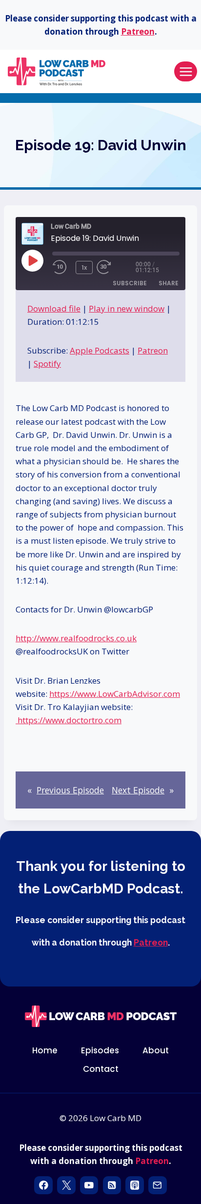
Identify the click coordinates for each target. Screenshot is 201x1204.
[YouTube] (89, 1185)
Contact (101, 1069)
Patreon (138, 31)
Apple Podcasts (99, 350)
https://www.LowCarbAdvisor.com (114, 693)
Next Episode (138, 790)
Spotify (47, 363)
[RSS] (112, 1185)
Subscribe (130, 283)
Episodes (100, 1050)
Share (169, 283)
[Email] (157, 1185)
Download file (53, 308)
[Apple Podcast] (134, 1185)
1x (84, 267)
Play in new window (126, 308)
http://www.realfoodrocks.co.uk (76, 638)
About (155, 1050)
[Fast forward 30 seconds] (116, 267)
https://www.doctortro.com (68, 720)
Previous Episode (70, 790)
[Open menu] (185, 71)
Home (45, 1050)
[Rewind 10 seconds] (62, 267)
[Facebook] (43, 1185)
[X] (66, 1185)
